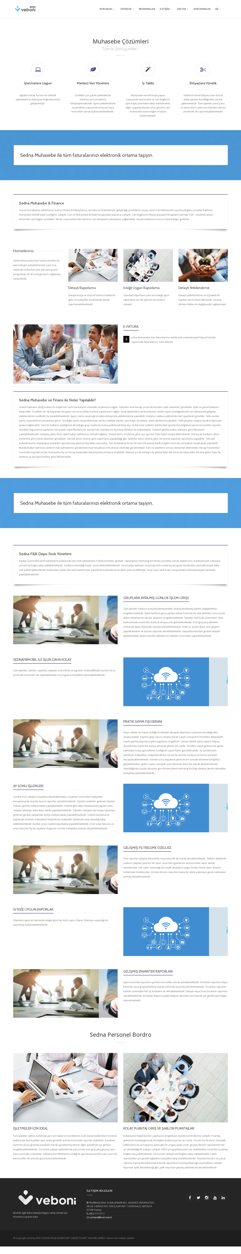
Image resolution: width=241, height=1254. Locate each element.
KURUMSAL (106, 9)
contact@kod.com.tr (101, 1217)
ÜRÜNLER (125, 9)
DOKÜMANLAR (202, 9)
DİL (217, 9)
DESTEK (181, 9)
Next (114, 620)
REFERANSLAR (147, 9)
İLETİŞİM (164, 9)
